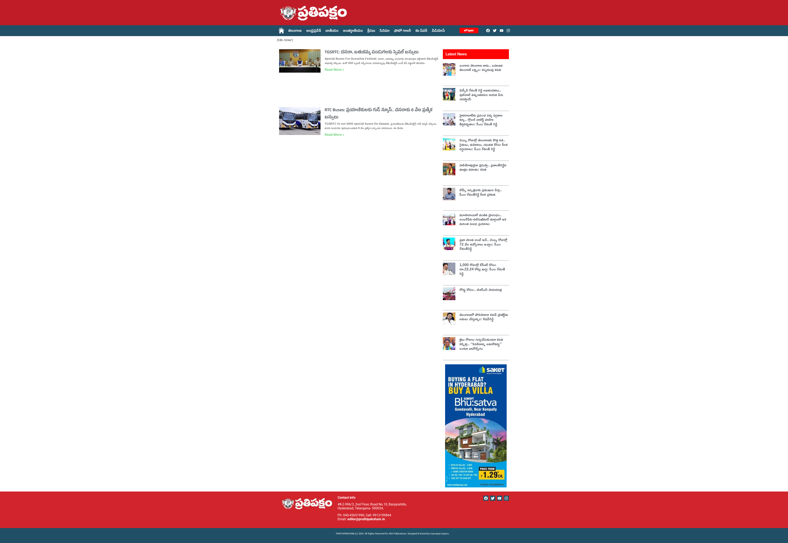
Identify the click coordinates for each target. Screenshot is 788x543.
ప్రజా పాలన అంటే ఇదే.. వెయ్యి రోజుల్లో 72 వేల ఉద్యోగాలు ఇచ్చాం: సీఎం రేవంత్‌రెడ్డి (483, 244)
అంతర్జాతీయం (353, 31)
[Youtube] (501, 30)
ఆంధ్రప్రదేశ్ (313, 31)
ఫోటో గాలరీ (402, 31)
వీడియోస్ (438, 31)
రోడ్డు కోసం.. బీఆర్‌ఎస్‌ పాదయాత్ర (480, 289)
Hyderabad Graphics (440, 534)
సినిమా (384, 31)
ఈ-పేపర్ (421, 31)
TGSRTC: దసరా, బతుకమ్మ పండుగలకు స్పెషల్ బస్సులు (372, 52)
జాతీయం (331, 31)
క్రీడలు (371, 31)
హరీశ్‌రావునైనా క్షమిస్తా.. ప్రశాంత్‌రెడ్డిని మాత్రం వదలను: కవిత (482, 167)
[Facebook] (487, 30)
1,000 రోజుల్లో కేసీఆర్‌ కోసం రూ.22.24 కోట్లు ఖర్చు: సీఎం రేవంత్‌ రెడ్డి (482, 269)
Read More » (334, 69)
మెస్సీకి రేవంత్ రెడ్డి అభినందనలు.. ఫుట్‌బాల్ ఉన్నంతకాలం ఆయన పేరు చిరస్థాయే (481, 94)
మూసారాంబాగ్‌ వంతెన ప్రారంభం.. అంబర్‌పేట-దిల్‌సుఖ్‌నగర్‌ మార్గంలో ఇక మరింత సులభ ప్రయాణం (482, 219)
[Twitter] (494, 30)
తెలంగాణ (295, 31)
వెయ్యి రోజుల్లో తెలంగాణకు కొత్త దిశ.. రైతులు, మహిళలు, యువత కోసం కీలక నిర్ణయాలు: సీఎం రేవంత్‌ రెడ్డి (483, 144)
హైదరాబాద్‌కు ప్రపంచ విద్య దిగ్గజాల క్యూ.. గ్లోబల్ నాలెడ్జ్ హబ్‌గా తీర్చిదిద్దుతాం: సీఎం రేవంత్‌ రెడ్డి (481, 119)
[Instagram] (508, 30)
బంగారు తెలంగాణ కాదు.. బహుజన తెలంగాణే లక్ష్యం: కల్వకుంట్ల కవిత (481, 67)
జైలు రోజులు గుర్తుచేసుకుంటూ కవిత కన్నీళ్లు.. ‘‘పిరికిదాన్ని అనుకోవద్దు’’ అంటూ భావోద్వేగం (481, 344)
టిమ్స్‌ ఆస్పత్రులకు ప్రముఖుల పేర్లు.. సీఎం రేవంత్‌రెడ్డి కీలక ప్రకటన (480, 192)
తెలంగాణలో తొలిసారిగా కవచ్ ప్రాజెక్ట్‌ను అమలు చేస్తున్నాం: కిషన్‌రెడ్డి (483, 316)
